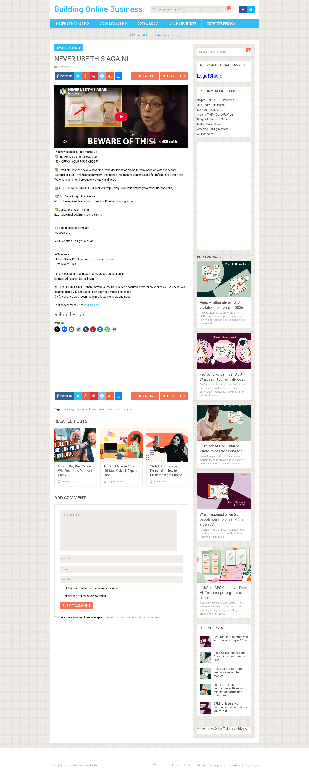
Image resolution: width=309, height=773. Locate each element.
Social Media (148, 23)
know (92, 409)
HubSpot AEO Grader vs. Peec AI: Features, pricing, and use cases (223, 593)
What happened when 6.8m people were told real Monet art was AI (222, 519)
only (109, 409)
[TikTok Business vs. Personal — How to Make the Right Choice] (167, 445)
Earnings (235, 765)
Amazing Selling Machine (213, 129)
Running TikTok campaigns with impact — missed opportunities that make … (231, 690)
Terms (201, 765)
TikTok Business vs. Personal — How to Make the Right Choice (166, 470)
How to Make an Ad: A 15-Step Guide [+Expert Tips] (120, 470)
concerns (81, 409)
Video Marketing (113, 23)
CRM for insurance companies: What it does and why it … (230, 707)
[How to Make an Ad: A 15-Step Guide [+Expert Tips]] (121, 445)
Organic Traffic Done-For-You (215, 114)
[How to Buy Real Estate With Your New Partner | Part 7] (75, 445)
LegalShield (210, 76)
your (130, 409)
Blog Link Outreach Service (214, 119)
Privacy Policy (217, 765)
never (101, 409)
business (67, 409)
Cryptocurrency (221, 23)
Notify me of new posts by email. (85, 596)
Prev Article (146, 76)
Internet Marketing (72, 23)
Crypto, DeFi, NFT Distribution (215, 100)
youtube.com (91, 305)
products (119, 409)
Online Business (182, 23)
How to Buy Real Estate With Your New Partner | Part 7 (75, 470)
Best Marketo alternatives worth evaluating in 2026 (231, 638)
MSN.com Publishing (210, 109)
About (175, 765)
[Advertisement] (121, 363)
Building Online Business (98, 9)
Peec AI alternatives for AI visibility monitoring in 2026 (230, 656)
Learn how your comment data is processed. (132, 617)
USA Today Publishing (211, 105)
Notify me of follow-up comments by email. (92, 588)
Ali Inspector (205, 134)
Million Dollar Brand (209, 124)
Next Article (172, 76)
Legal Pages (252, 765)
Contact (188, 765)
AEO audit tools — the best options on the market (228, 672)
